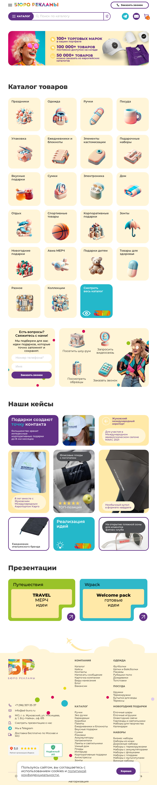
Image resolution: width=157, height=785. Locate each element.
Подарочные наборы (130, 140)
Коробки (80, 720)
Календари (120, 726)
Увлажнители (83, 740)
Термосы (118, 700)
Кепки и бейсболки (125, 669)
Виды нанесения (85, 680)
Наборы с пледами (125, 755)
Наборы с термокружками (130, 746)
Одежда (54, 101)
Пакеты (79, 723)
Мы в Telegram (24, 728)
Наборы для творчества (128, 723)
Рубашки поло (122, 674)
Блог (78, 683)
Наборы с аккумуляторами (130, 749)
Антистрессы (83, 757)
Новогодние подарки (20, 252)
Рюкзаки (80, 735)
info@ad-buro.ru (25, 710)
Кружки (118, 692)
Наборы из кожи (123, 741)
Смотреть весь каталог (93, 289)
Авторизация (78, 781)
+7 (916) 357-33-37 (25, 705)
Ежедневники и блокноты (60, 140)
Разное (16, 288)
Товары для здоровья (129, 252)
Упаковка (18, 138)
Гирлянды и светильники (129, 720)
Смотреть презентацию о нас (33, 722)
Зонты (124, 213)
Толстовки (120, 680)
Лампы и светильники (89, 743)
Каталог (23, 16)
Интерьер (81, 751)
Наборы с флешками (126, 752)
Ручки (88, 101)
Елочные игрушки (124, 715)
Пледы (79, 749)
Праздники (20, 101)
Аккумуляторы (84, 737)
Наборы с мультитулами (128, 757)
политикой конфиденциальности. (53, 773)
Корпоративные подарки (96, 215)
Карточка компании (87, 677)
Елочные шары (122, 712)
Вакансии (81, 686)
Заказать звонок (132, 5)
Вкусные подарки (18, 177)
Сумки (52, 176)
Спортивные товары (57, 215)
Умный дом (82, 746)
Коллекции (56, 288)
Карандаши (82, 718)
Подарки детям (96, 250)
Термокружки (122, 695)
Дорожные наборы (125, 743)
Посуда (125, 101)
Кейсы (79, 669)
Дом (123, 176)
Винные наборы (123, 760)
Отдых (16, 213)
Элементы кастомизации (95, 140)
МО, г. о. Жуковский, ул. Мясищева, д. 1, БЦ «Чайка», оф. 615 (37, 717)
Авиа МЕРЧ (56, 250)
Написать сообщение (88, 674)
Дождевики (120, 677)
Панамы (118, 672)
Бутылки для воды (125, 697)
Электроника (94, 176)
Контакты (81, 672)
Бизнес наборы (123, 738)
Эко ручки (81, 715)
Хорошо (126, 771)
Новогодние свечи (125, 718)
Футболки (119, 666)
